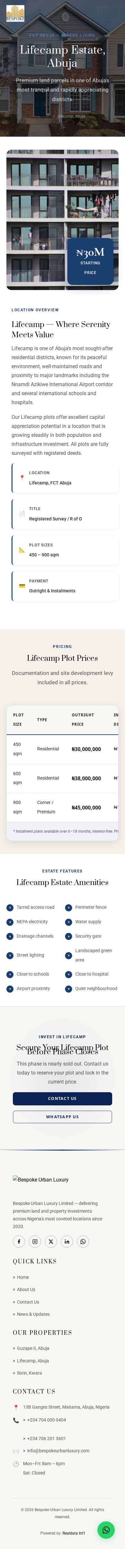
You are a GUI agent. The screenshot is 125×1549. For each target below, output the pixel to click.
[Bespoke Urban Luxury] (62, 1184)
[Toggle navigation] (108, 13)
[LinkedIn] (67, 1241)
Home (45, 116)
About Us (26, 1289)
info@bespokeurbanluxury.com (58, 1450)
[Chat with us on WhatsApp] (106, 1530)
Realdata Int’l (74, 1533)
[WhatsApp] (83, 1241)
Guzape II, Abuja (33, 1348)
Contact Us (62, 1098)
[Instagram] (35, 1241)
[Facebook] (19, 1241)
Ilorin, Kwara (29, 1373)
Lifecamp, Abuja (33, 1360)
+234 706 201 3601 (46, 1438)
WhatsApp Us (62, 1117)
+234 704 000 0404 (46, 1419)
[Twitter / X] (51, 1241)
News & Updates (33, 1314)
